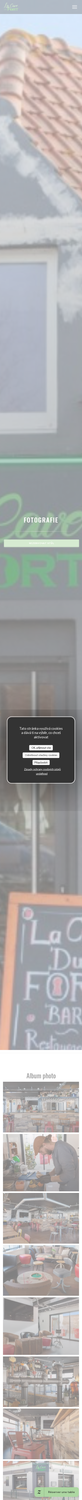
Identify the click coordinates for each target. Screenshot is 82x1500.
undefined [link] (42, 773)
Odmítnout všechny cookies (41, 755)
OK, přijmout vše (41, 747)
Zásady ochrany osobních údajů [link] (42, 769)
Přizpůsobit (41, 762)
